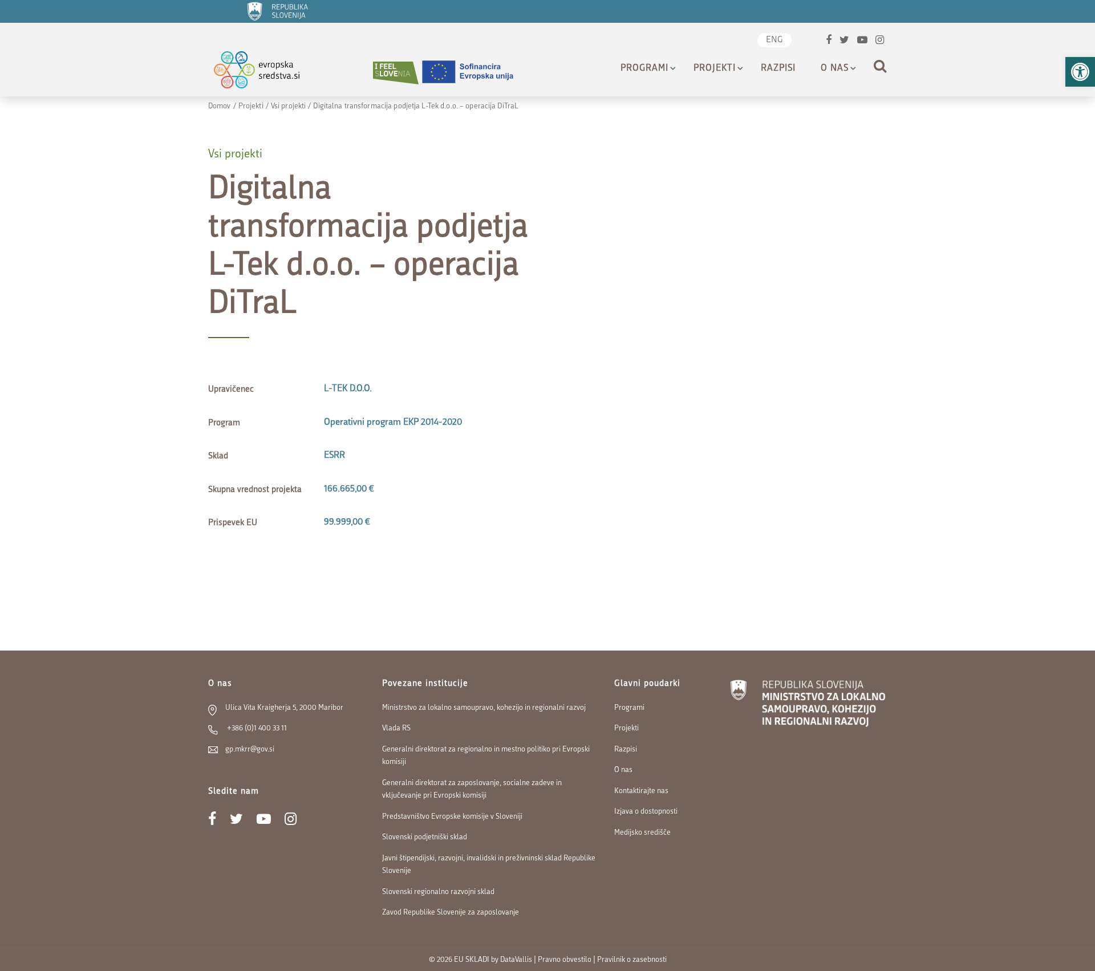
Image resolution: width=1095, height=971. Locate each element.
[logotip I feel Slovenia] (396, 72)
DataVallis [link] (516, 960)
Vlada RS (396, 728)
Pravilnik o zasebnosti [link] (632, 960)
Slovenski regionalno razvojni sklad (438, 892)
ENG (774, 40)
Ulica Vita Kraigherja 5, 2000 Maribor (284, 708)
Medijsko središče (642, 832)
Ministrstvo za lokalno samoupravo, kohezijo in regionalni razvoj (484, 708)
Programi (644, 68)
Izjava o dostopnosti (646, 811)
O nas (835, 68)
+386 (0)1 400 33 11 (256, 728)
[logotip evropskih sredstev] (266, 72)
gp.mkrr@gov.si (249, 749)
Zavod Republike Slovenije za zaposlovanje (450, 912)
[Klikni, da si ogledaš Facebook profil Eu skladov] (829, 41)
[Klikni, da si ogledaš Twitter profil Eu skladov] (844, 41)
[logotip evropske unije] (474, 72)
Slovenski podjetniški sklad (424, 837)
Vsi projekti (288, 106)
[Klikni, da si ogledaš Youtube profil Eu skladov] (862, 41)
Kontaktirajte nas (641, 791)
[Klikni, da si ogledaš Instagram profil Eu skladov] (879, 41)
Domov (219, 106)
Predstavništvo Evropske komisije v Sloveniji (452, 816)
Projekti (715, 68)
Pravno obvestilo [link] (564, 960)
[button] (1080, 72)
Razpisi (778, 68)
